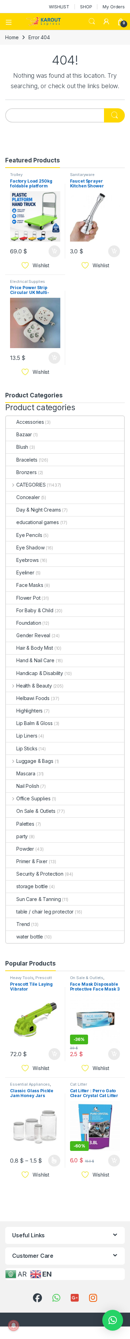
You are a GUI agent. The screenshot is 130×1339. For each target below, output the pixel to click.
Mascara (25, 773)
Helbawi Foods (33, 698)
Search (92, 21)
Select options (51, 1161)
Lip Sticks (26, 748)
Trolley (16, 174)
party (22, 836)
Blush (22, 447)
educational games (37, 522)
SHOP (86, 6)
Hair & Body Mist (34, 648)
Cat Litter (78, 1084)
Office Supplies (33, 798)
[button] (112, 1320)
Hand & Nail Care (35, 660)
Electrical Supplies (27, 281)
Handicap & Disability (39, 673)
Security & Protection (39, 874)
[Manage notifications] (13, 1325)
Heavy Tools (21, 977)
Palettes (25, 824)
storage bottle (32, 886)
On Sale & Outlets (35, 811)
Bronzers (26, 472)
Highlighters (29, 711)
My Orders (114, 6)
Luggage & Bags (34, 761)
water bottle (29, 937)
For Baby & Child (34, 610)
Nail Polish (27, 786)
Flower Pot (28, 598)
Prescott (43, 977)
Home (11, 37)
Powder (25, 849)
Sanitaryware (82, 174)
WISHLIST (59, 6)
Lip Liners (26, 736)
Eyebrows (27, 560)
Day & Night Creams (38, 510)
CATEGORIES (30, 485)
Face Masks (29, 585)
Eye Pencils (29, 535)
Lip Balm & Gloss (34, 723)
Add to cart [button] (54, 251)
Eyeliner (25, 572)
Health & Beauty (34, 686)
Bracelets (26, 460)
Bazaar (24, 434)
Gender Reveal (33, 635)
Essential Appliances (30, 1084)
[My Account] (106, 21)
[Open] (11, 21)
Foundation (28, 623)
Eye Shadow (30, 547)
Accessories (30, 422)
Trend (23, 924)
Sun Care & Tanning (38, 899)
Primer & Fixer (31, 861)
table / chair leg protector (44, 912)
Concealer (28, 497)
